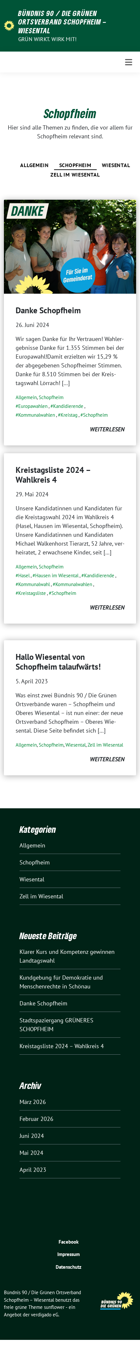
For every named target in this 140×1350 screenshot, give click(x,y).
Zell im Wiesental (75, 174)
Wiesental (116, 165)
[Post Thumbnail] (70, 246)
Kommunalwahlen (36, 415)
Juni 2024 (32, 1136)
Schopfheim (75, 165)
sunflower (54, 1307)
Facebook (68, 1242)
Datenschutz (68, 1267)
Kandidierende (68, 406)
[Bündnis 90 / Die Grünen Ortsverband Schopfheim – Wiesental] (9, 25)
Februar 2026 (36, 1119)
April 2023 (33, 1169)
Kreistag (69, 415)
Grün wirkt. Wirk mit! (47, 39)
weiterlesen (107, 429)
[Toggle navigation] (128, 62)
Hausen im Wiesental (56, 575)
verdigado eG (44, 1314)
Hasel (24, 575)
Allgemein (34, 165)
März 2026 (33, 1102)
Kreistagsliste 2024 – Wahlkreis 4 (53, 475)
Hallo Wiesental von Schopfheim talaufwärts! (58, 662)
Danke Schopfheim (48, 310)
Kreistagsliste (32, 593)
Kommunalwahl (34, 584)
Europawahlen (33, 406)
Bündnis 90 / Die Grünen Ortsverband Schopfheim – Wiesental (62, 22)
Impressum (68, 1254)
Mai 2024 (31, 1152)
